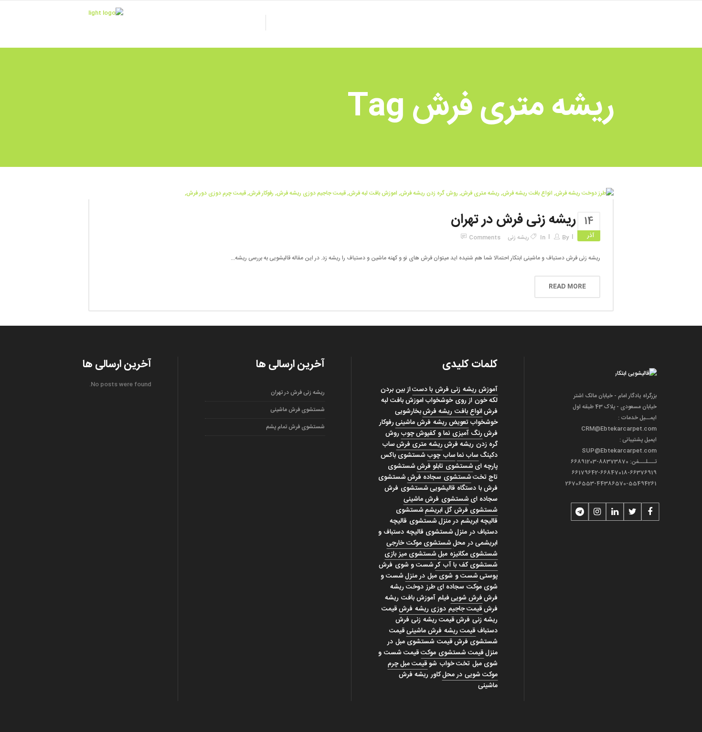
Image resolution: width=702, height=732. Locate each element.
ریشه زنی (518, 237)
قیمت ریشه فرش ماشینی (441, 631)
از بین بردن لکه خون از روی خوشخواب (439, 395)
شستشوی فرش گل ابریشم (461, 510)
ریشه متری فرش (419, 444)
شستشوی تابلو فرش (445, 466)
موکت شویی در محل (470, 674)
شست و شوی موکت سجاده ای (439, 581)
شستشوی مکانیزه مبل (468, 554)
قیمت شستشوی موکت (452, 653)
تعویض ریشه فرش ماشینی (431, 422)
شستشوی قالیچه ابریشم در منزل (447, 516)
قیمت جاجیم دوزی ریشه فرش (441, 609)
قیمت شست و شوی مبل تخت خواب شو (438, 658)
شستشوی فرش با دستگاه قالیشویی (438, 483)
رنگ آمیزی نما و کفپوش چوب (442, 433)
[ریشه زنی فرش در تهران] (399, 193)
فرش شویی (466, 598)
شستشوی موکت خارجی (419, 543)
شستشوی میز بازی (411, 554)
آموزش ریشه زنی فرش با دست (455, 389)
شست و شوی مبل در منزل (442, 576)
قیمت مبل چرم (408, 664)
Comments (484, 237)
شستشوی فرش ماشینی (436, 499)
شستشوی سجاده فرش (439, 477)
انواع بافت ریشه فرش (452, 411)
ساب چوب (441, 455)
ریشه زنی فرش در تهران (513, 220)
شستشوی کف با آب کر (467, 565)
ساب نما (468, 455)
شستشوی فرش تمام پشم (295, 427)
